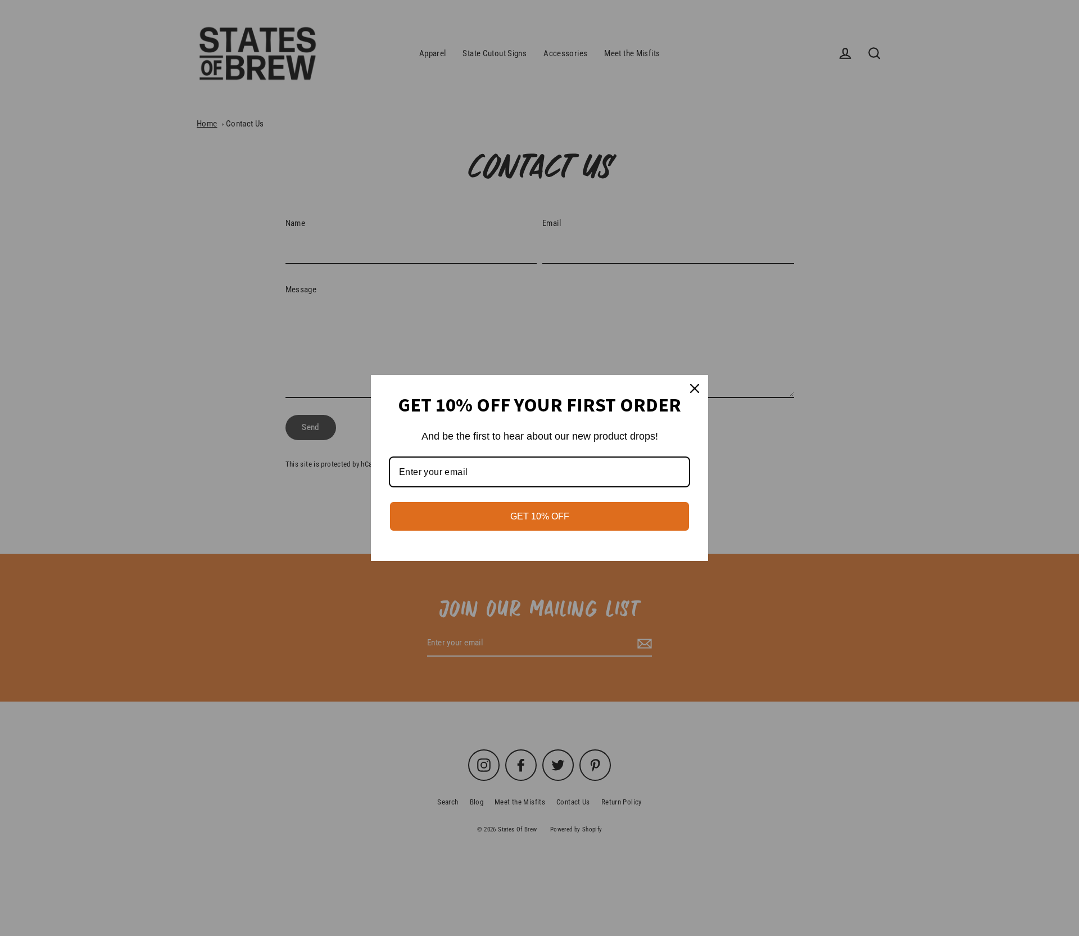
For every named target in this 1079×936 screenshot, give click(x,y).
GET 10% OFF (539, 516)
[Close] (694, 388)
